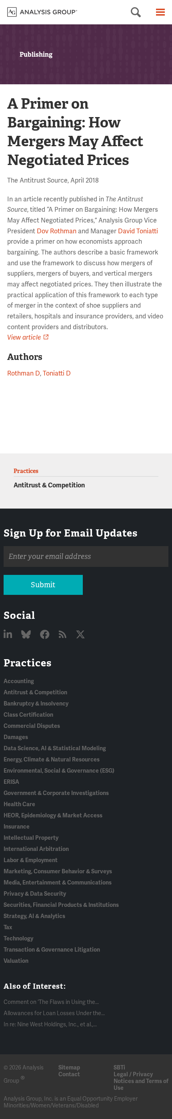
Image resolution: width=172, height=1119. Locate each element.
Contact (69, 1074)
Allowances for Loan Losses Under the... (54, 1013)
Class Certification (28, 715)
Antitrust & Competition (49, 485)
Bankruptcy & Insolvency (36, 703)
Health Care (19, 804)
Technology (18, 938)
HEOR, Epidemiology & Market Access (53, 815)
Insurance (17, 826)
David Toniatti (138, 231)
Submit (43, 584)
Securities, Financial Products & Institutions (61, 905)
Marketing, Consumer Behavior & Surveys (58, 871)
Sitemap (69, 1067)
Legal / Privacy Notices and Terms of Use (141, 1081)
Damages (16, 737)
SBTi (119, 1067)
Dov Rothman (56, 231)
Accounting (19, 681)
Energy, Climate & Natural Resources (52, 759)
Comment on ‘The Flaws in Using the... (51, 1002)
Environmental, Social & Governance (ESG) (59, 770)
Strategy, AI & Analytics (34, 916)
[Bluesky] (27, 635)
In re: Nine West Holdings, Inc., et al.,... (50, 1024)
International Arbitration (36, 849)
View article (24, 338)
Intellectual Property (31, 838)
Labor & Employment (31, 860)
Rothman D (23, 374)
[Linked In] (9, 635)
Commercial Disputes (32, 726)
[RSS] (63, 635)
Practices (28, 662)
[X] (80, 635)
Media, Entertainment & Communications (58, 882)
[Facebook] (46, 635)
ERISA (11, 782)
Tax (8, 927)
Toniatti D (57, 374)
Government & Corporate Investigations (56, 793)
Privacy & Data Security (35, 893)
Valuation (16, 961)
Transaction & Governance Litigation (52, 949)
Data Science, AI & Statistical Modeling (55, 748)
